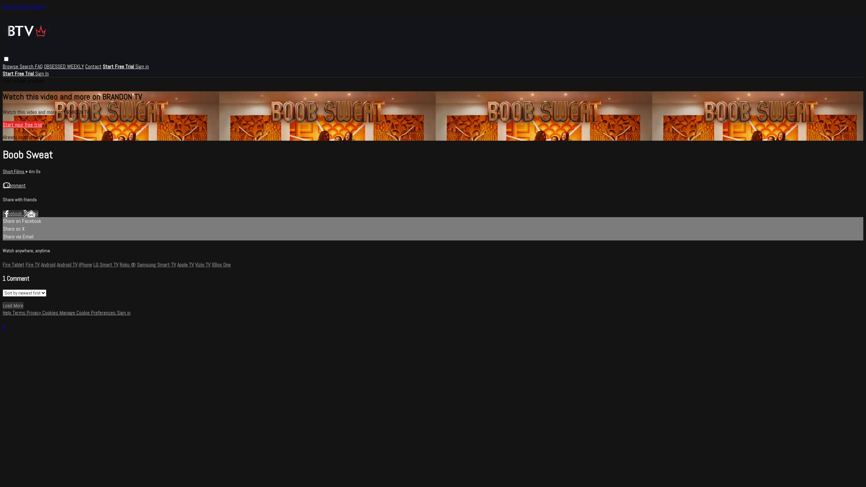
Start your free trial (22, 124)
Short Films (14, 172)
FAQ (39, 66)
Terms (20, 312)
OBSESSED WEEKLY (64, 66)
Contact (93, 66)
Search (27, 66)
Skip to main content (24, 6)
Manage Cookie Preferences (88, 312)
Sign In (42, 73)
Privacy (34, 312)
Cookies (51, 312)
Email (32, 213)
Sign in (142, 66)
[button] (6, 59)
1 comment (14, 185)
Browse (11, 66)
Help (8, 312)
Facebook (13, 213)
